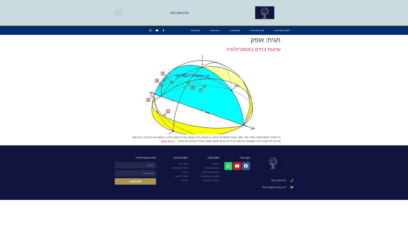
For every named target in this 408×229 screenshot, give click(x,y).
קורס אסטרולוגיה (257, 30)
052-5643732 (179, 12)
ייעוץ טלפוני (215, 30)
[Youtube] (156, 30)
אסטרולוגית (235, 30)
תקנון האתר (195, 30)
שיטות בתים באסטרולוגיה (253, 49)
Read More (167, 141)
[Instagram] (150, 30)
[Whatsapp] (228, 166)
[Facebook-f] (163, 30)
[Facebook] (246, 166)
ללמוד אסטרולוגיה (282, 30)
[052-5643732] (119, 13)
